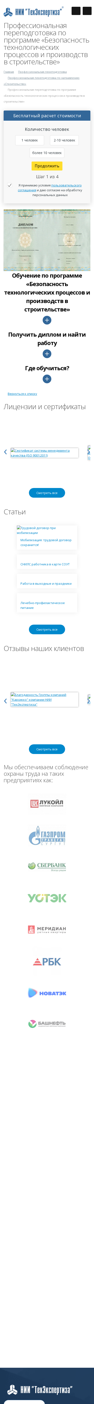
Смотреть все (47, 493)
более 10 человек (47, 152)
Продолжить (47, 166)
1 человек (29, 140)
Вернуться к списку (22, 394)
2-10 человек (64, 140)
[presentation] (5, 450)
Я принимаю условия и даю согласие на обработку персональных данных (50, 190)
